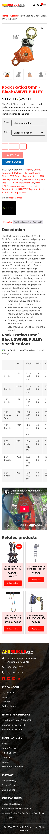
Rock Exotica (15, 197)
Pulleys (17, 173)
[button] (34, 5)
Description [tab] (7, 222)
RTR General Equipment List (24, 176)
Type (6, 122)
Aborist (14, 15)
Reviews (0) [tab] (37, 222)
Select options (12, 583)
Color (6, 132)
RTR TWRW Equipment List (16, 192)
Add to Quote (13, 161)
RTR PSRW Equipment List (20, 182)
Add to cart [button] (36, 580)
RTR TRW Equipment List (31, 189)
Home (5, 15)
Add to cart (13, 155)
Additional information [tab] (22, 222)
